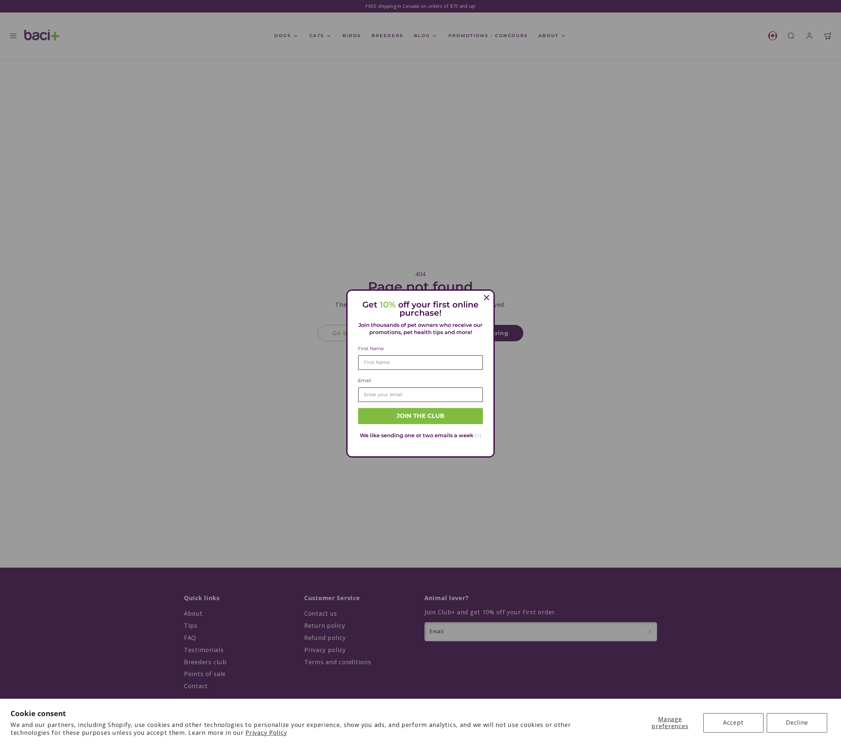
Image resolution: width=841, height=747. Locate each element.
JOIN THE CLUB (420, 415)
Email (364, 380)
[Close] (486, 298)
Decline (797, 722)
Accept (733, 722)
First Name (371, 348)
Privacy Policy (266, 732)
